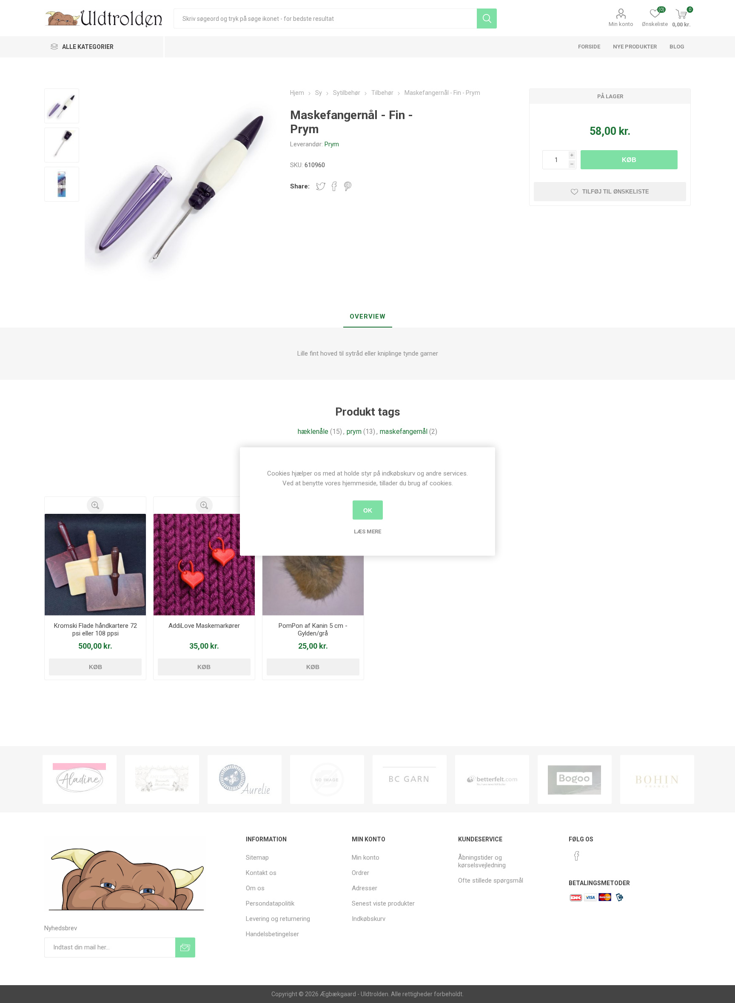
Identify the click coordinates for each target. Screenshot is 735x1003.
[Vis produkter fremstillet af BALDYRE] (327, 779)
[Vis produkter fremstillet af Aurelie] (245, 779)
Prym (332, 144)
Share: (300, 186)
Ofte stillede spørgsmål (490, 880)
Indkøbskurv (368, 919)
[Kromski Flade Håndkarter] (95, 564)
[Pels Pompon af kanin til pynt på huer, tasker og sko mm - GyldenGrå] (313, 564)
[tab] (367, 317)
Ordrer (360, 873)
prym (354, 431)
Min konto (621, 24)
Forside (589, 46)
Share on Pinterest (347, 186)
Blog (676, 46)
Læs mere (367, 531)
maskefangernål (403, 431)
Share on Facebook (334, 186)
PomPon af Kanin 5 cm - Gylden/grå (313, 629)
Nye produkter (635, 46)
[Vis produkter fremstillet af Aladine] (80, 779)
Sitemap (257, 857)
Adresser (364, 888)
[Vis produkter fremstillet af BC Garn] (410, 779)
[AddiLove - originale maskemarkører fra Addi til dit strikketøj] (204, 564)
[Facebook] (577, 856)
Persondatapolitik (270, 903)
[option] (79, 779)
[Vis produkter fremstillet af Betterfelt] (492, 779)
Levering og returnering (278, 919)
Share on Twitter (320, 186)
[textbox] (325, 18)
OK (367, 510)
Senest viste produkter (383, 903)
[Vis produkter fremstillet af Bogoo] (575, 779)
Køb (629, 159)
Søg (487, 18)
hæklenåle (313, 431)
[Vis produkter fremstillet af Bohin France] (657, 779)
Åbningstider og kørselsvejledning (482, 861)
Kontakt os (261, 873)
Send (185, 947)
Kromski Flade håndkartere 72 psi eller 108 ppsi (95, 629)
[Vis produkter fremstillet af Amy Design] (162, 779)
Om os (255, 888)
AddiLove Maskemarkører (204, 626)
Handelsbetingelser (272, 934)
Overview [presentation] (368, 316)
